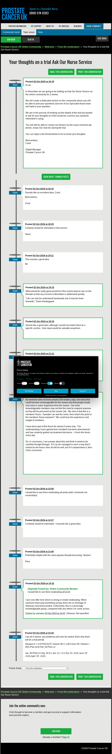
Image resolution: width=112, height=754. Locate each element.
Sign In (30, 39)
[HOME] (3, 26)
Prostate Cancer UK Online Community (21, 47)
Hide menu (102, 38)
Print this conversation (89, 71)
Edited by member (35, 613)
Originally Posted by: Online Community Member (53, 589)
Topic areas (28, 32)
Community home (11, 32)
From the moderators (68, 47)
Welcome (49, 47)
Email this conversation (61, 71)
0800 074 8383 (39, 13)
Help (40, 32)
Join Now (11, 39)
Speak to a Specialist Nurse (44, 9)
